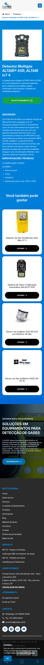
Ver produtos (12, 461)
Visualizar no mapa (13, 587)
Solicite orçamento (20, 100)
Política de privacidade (12, 534)
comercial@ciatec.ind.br (15, 622)
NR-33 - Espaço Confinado (13, 550)
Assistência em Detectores (13, 562)
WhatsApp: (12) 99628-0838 (17, 614)
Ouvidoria (6, 526)
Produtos (17, 14)
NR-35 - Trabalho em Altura (13, 558)
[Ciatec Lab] (7, 8)
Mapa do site (7, 538)
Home (7, 14)
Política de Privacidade (26, 653)
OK (7, 658)
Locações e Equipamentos (13, 506)
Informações (7, 514)
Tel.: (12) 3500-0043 (14, 618)
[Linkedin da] (17, 629)
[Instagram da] (11, 629)
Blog (4, 518)
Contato (5, 530)
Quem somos (7, 497)
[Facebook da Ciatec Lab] (5, 629)
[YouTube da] (24, 629)
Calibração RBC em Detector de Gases (18, 554)
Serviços (6, 502)
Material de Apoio (9, 522)
